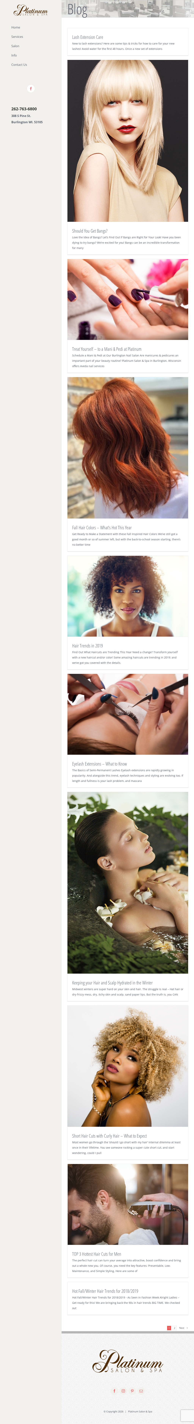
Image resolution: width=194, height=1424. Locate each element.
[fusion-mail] (141, 1391)
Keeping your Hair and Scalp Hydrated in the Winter (112, 982)
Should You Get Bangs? (89, 230)
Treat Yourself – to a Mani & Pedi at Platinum (107, 349)
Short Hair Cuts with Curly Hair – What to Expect (109, 1135)
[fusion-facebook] (114, 1391)
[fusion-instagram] (123, 1391)
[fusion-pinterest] (132, 1391)
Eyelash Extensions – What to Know (99, 763)
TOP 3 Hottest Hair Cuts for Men (96, 1254)
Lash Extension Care (87, 37)
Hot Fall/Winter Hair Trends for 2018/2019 (105, 1291)
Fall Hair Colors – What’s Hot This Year (102, 527)
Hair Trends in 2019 (87, 645)
